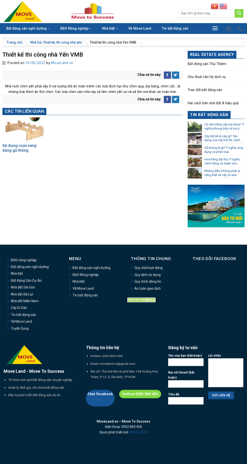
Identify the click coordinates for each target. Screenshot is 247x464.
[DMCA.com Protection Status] (142, 300)
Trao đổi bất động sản (205, 90)
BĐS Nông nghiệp (74, 28)
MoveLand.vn (62, 63)
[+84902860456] (240, 28)
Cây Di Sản (19, 308)
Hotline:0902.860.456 (140, 394)
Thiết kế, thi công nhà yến (62, 42)
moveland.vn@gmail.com (117, 364)
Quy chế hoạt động (148, 268)
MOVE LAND (138, 432)
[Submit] (239, 13)
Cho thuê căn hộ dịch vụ (207, 77)
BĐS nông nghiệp (24, 260)
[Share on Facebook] (167, 75)
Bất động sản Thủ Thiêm (207, 64)
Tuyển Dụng (20, 328)
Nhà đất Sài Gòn (23, 287)
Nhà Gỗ (35, 42)
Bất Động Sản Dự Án (26, 280)
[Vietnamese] (215, 6)
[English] (223, 6)
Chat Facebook (100, 394)
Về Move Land (139, 28)
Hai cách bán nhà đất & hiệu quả (213, 103)
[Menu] (215, 28)
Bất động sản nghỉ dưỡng (26, 28)
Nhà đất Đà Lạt (22, 294)
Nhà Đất (108, 28)
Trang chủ (14, 42)
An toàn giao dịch (147, 288)
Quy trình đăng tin (147, 281)
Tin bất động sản (175, 28)
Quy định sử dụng (147, 275)
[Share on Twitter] (175, 75)
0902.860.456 (112, 356)
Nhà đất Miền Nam (25, 301)
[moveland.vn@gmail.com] (229, 28)
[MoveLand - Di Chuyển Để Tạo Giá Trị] (23, 11)
